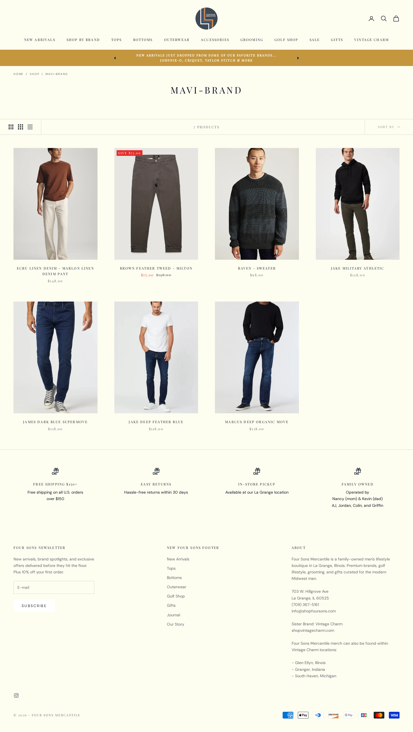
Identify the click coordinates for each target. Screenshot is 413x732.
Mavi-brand (57, 74)
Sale (315, 39)
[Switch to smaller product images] (20, 126)
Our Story (175, 624)
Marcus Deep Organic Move (257, 421)
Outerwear (177, 39)
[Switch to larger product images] (10, 126)
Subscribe (34, 605)
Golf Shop (286, 39)
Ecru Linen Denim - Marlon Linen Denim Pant (55, 271)
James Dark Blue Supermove (55, 421)
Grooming (251, 39)
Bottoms (143, 39)
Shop (34, 74)
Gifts (337, 39)
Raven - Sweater (257, 268)
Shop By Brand (83, 39)
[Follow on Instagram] (16, 695)
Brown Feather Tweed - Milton (156, 268)
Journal (173, 614)
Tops (116, 39)
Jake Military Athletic (357, 268)
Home (18, 74)
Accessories (215, 39)
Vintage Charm (371, 39)
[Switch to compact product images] (30, 126)
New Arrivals (39, 39)
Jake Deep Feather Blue (156, 421)
